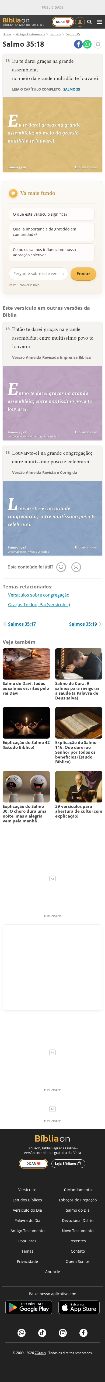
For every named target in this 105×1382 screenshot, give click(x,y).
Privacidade (27, 1261)
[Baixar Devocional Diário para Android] (28, 1308)
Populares (27, 1240)
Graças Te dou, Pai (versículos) (39, 605)
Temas (27, 1251)
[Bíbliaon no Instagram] (63, 1333)
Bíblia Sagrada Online (23, 25)
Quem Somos (78, 1261)
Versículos (27, 1189)
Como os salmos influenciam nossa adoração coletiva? (44, 252)
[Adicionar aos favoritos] (98, 44)
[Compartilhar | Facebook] (78, 44)
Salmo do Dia (78, 1210)
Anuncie (52, 1271)
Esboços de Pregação (78, 1199)
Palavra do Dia (27, 1220)
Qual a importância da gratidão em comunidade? (44, 231)
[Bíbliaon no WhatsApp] (22, 1333)
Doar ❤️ (33, 1163)
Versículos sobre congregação (38, 595)
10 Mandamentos (77, 1189)
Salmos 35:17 (22, 624)
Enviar (83, 274)
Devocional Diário (77, 1220)
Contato (78, 1251)
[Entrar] (80, 22)
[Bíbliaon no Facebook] (83, 1333)
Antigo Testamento (27, 1230)
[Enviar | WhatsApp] (87, 44)
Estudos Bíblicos (27, 1199)
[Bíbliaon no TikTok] (42, 1333)
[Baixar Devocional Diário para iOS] (79, 1308)
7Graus (40, 1352)
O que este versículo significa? (40, 214)
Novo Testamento (77, 1230)
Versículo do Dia (27, 1210)
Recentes (77, 1240)
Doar (63, 21)
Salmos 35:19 (83, 624)
